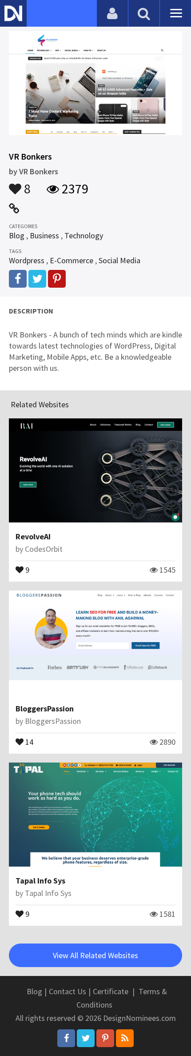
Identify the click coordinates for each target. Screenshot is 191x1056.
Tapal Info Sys (40, 880)
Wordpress (26, 260)
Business (44, 235)
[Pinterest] (105, 1038)
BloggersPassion (45, 708)
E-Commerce (71, 260)
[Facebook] (66, 1038)
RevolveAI (33, 536)
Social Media (119, 260)
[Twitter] (86, 1038)
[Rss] (125, 1038)
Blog (16, 235)
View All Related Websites (95, 955)
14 (28, 741)
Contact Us (67, 991)
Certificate (110, 991)
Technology (83, 235)
